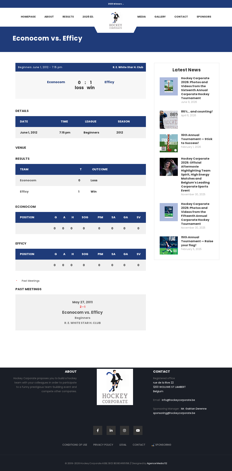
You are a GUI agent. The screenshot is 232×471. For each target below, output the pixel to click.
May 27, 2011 (82, 302)
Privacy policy (103, 445)
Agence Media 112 (157, 463)
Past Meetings (31, 281)
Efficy (109, 82)
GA (125, 217)
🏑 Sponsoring (161, 445)
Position (27, 217)
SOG (85, 217)
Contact (139, 445)
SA (113, 217)
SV (139, 217)
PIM (100, 217)
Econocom (56, 82)
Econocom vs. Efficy (82, 312)
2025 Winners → (116, 4)
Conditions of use (74, 445)
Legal (123, 445)
